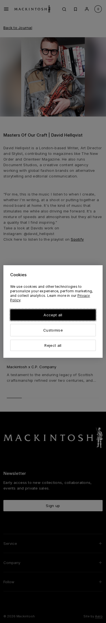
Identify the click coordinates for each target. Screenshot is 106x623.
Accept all (53, 315)
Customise (53, 330)
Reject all (52, 345)
